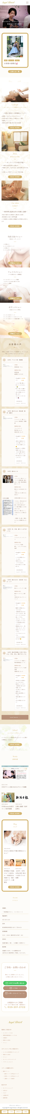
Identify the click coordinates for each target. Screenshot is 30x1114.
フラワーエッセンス (8, 1062)
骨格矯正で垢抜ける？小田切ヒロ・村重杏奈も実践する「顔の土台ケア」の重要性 (9, 876)
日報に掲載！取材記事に (21, 807)
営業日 (4, 1112)
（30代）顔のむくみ (12, 471)
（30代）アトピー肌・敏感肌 (15, 360)
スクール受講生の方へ (8, 1068)
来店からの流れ (6, 1040)
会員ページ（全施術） (9, 1078)
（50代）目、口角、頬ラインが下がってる (17, 530)
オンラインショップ (8, 1088)
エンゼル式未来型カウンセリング (11, 1052)
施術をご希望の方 (6, 1030)
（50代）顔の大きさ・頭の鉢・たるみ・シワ (17, 580)
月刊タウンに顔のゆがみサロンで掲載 (14, 787)
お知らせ (5, 1090)
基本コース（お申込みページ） (11, 1073)
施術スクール (6, 1071)
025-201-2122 (16, 1007)
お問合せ (18, 1112)
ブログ (4, 1093)
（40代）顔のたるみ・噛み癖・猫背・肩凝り (16, 412)
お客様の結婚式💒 (11, 63)
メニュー (5, 1042)
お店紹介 (5, 1038)
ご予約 (11, 1112)
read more (15, 128)
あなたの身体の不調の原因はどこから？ (15, 852)
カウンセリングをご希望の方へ (10, 1049)
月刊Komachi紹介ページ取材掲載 (8, 807)
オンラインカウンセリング (9, 1059)
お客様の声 (5, 1095)
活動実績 (5, 1098)
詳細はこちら (15, 263)
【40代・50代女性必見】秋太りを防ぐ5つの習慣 (20, 874)
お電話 (25, 1112)
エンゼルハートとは (8, 1033)
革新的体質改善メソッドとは (10, 1035)
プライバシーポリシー (15, 1105)
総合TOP (4, 1085)
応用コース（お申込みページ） (11, 1076)
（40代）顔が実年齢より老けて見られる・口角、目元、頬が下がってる (17, 653)
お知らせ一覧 (15, 72)
